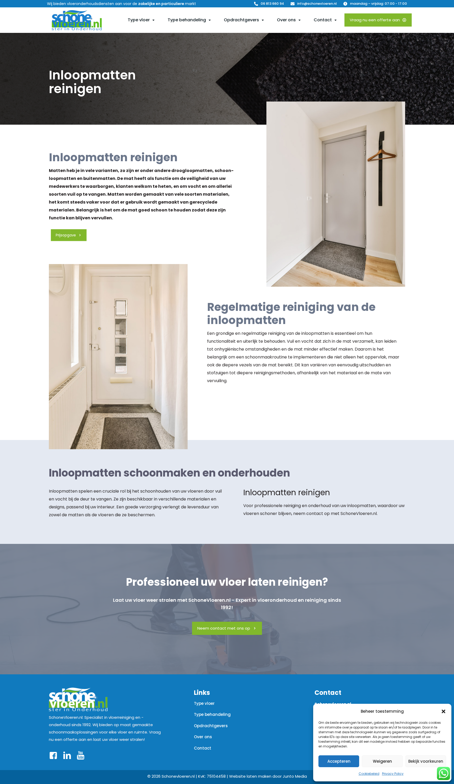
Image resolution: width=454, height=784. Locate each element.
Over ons (203, 737)
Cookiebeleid (369, 773)
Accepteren (338, 761)
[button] (443, 711)
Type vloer (204, 703)
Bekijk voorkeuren (425, 761)
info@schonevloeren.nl (317, 3)
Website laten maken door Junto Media (268, 776)
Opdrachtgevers (211, 726)
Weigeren (382, 761)
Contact (202, 748)
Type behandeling (212, 714)
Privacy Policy (393, 773)
